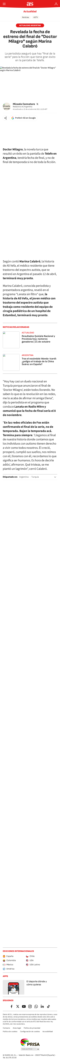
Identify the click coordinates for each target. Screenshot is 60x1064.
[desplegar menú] (4, 4)
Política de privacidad (32, 1028)
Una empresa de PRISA (30, 1042)
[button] (5, 118)
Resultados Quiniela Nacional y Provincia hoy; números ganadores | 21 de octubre (38, 339)
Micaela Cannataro (24, 104)
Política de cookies (10, 1031)
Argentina (24, 477)
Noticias (25, 17)
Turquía (35, 477)
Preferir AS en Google (25, 118)
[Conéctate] (56, 4)
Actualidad (30, 11)
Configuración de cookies (30, 1031)
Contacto (6, 1028)
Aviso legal (17, 1028)
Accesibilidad (48, 1031)
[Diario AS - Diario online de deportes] (30, 4)
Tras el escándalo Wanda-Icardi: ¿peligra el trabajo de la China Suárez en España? (39, 361)
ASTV (35, 17)
